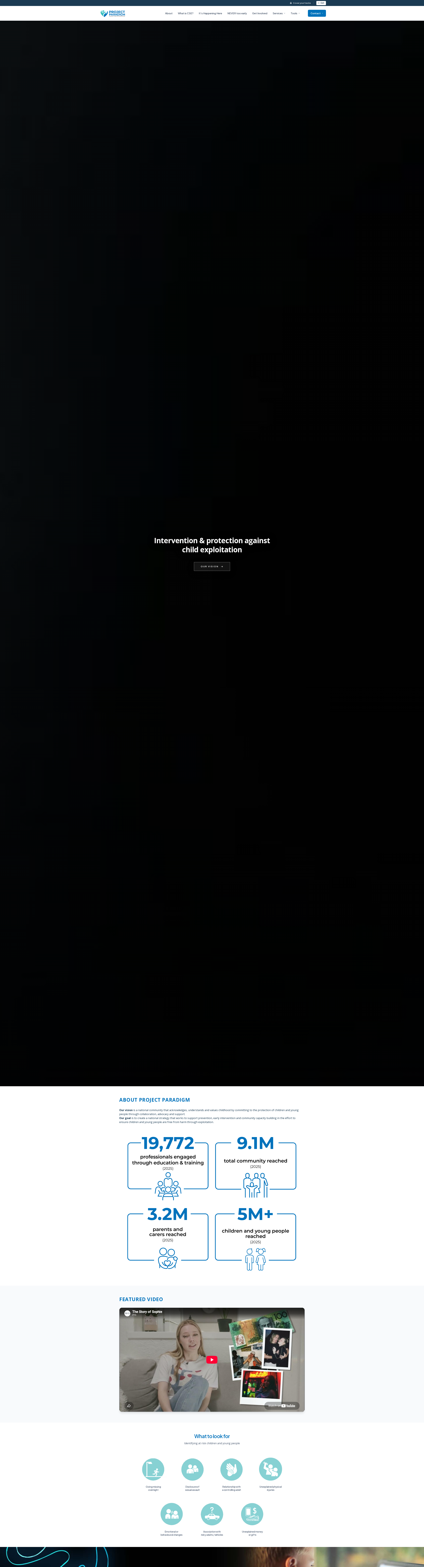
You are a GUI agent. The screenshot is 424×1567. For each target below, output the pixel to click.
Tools (294, 13)
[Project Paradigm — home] (113, 13)
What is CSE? (185, 13)
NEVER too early (237, 13)
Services (278, 13)
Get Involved (259, 13)
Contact (316, 13)
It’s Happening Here (210, 13)
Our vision (210, 566)
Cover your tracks (302, 3)
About (169, 13)
